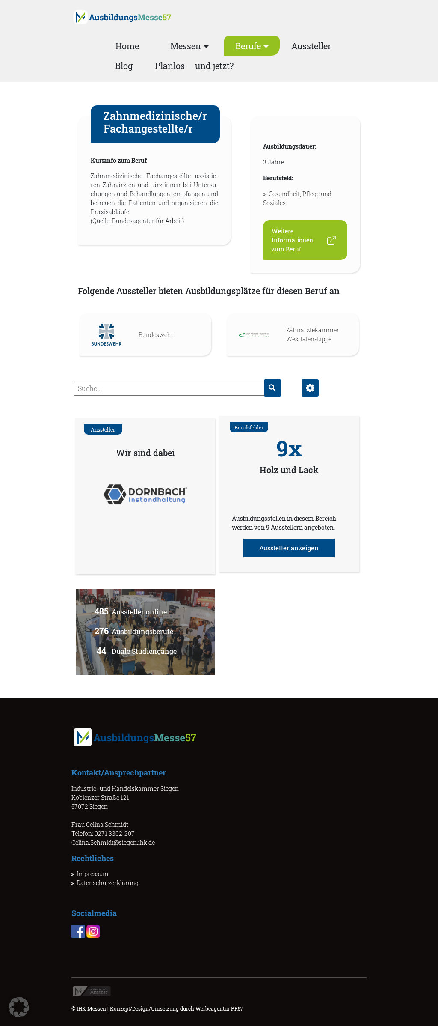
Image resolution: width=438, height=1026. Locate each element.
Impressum (93, 874)
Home (127, 45)
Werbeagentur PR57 (219, 1008)
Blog (124, 65)
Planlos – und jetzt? (194, 65)
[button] (19, 1007)
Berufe (248, 45)
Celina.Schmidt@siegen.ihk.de (113, 842)
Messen (185, 45)
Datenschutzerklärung (108, 883)
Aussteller (311, 45)
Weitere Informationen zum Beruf (292, 240)
